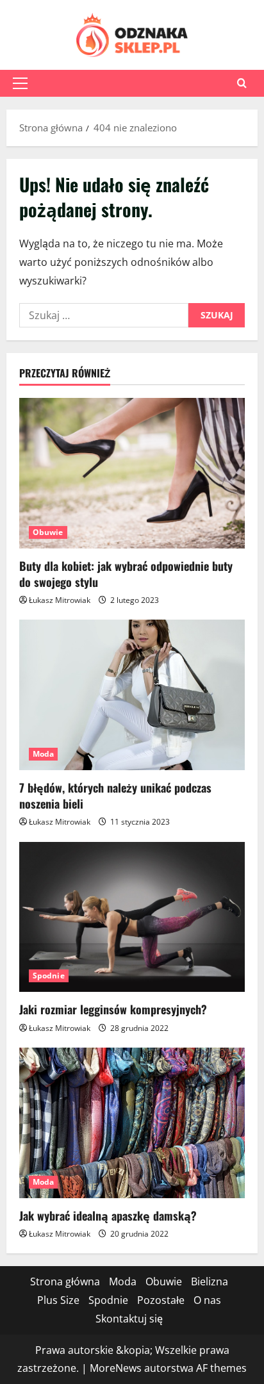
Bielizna (209, 1281)
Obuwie (48, 532)
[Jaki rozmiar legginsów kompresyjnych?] (132, 917)
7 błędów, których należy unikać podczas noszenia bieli (115, 795)
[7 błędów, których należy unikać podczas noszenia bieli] (132, 695)
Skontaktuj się (129, 1319)
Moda (43, 753)
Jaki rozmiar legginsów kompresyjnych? (113, 1009)
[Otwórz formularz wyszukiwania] (242, 82)
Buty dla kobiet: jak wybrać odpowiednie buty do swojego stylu (126, 573)
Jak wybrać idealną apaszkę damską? (108, 1215)
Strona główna (65, 1281)
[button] (20, 83)
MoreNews (116, 1368)
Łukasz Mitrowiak (59, 600)
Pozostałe (161, 1300)
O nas (207, 1300)
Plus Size (58, 1300)
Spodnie (49, 975)
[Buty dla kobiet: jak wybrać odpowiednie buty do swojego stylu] (132, 473)
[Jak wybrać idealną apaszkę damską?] (132, 1123)
